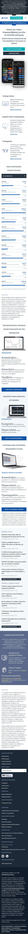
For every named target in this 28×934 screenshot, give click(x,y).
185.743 (24, 254)
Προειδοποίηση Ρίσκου (8, 874)
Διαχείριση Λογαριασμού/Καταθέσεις (11, 824)
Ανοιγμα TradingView (14, 389)
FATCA (3, 931)
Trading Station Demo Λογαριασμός (10, 810)
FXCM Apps (4, 819)
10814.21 (23, 209)
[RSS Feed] (7, 856)
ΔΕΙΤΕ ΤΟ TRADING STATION (14, 509)
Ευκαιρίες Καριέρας (6, 761)
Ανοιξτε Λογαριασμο (14, 49)
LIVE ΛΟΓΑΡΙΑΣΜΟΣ (16, 18)
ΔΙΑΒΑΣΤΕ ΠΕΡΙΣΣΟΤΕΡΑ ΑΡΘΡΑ (9, 579)
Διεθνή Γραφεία (5, 758)
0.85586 (24, 245)
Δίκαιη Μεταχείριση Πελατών (9, 838)
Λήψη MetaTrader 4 (6, 797)
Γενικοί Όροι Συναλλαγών (20, 926)
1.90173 (24, 263)
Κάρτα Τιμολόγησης (6, 928)
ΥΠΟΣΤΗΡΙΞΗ (5, 847)
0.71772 (24, 227)
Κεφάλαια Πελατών (6, 764)
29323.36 (23, 281)
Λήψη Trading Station (7, 794)
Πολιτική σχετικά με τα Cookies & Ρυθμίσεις (12, 833)
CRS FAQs (7, 931)
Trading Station (5, 785)
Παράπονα (11, 929)
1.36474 (24, 190)
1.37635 (24, 272)
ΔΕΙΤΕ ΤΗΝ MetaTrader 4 (14, 438)
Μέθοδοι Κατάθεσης (6, 827)
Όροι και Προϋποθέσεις (7, 926)
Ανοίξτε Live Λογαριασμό (8, 813)
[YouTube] (3, 856)
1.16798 (24, 181)
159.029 (24, 199)
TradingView (5, 783)
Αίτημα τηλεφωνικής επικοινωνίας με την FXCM (13, 849)
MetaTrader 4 (5, 788)
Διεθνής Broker (5, 756)
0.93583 (24, 236)
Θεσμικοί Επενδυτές (6, 822)
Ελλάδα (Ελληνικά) (6, 770)
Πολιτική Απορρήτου (7, 835)
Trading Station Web (6, 803)
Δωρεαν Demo (14, 53)
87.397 (24, 218)
